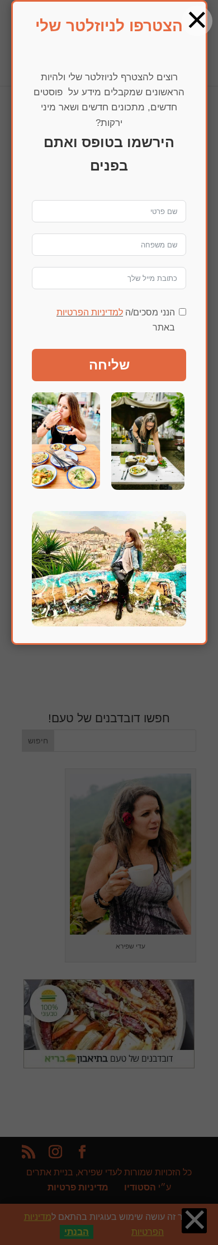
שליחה (109, 364)
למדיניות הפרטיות (89, 312)
